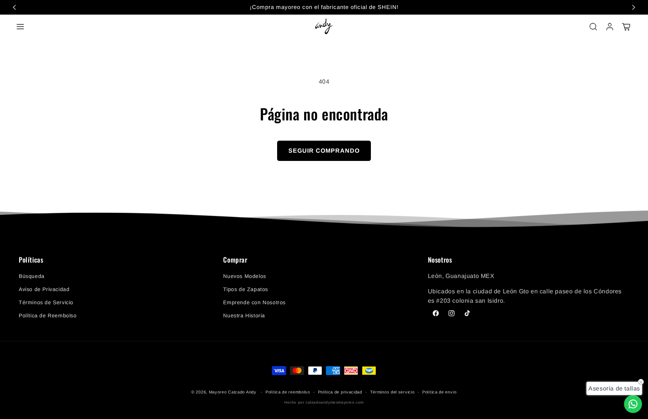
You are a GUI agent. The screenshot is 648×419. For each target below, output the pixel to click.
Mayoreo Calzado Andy (232, 392)
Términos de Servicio (46, 302)
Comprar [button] (235, 260)
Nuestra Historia (244, 315)
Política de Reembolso (48, 315)
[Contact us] (633, 404)
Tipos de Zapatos (245, 289)
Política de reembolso (288, 392)
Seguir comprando (324, 150)
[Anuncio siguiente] (633, 7)
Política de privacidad (340, 392)
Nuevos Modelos (244, 276)
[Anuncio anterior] (14, 7)
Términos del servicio (392, 392)
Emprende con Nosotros (254, 302)
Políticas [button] (31, 260)
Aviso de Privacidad (44, 289)
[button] (20, 26)
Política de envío (439, 392)
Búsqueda (32, 276)
